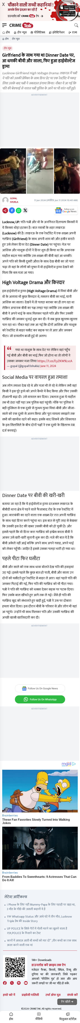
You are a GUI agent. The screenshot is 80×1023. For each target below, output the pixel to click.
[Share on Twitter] (25, 210)
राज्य (74, 32)
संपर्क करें (72, 995)
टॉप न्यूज (16, 39)
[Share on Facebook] (12, 210)
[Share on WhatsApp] (19, 210)
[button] (5, 32)
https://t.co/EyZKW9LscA (54, 361)
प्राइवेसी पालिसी (30, 995)
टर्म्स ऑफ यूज (53, 995)
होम (7, 39)
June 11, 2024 (48, 366)
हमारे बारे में (9, 995)
